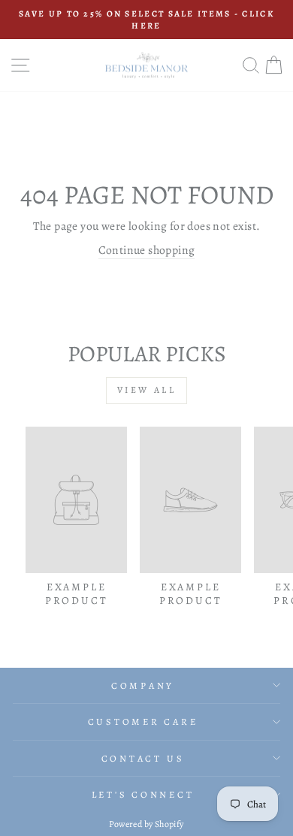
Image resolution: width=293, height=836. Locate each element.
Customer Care (143, 721)
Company (142, 685)
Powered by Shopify (146, 824)
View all (147, 390)
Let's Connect (143, 794)
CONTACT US (143, 758)
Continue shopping (146, 250)
